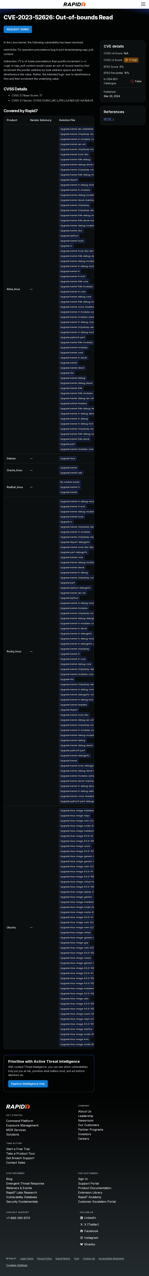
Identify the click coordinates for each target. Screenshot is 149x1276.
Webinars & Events (19, 1188)
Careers (83, 1138)
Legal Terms (26, 1258)
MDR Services (16, 1130)
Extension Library (90, 1192)
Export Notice (63, 1258)
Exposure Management (22, 1125)
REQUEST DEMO (18, 29)
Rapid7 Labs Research (21, 1192)
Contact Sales (15, 1162)
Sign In (83, 1179)
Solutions (12, 1134)
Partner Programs (90, 1129)
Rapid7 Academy (89, 1197)
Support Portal (88, 1183)
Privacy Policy (44, 1258)
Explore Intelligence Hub (28, 1083)
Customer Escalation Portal (97, 1201)
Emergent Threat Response (25, 1183)
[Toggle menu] (143, 4)
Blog (9, 1179)
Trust (76, 1258)
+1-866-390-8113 (18, 1218)
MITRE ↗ (109, 119)
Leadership (85, 1116)
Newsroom (85, 1120)
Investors (84, 1134)
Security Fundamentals (22, 1201)
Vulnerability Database (21, 1197)
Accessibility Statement (111, 1258)
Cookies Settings (16, 1265)
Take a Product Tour (20, 1153)
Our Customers (88, 1125)
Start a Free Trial (18, 1149)
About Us (84, 1111)
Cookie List (89, 1258)
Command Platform (19, 1121)
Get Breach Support (20, 1158)
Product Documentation (94, 1188)
